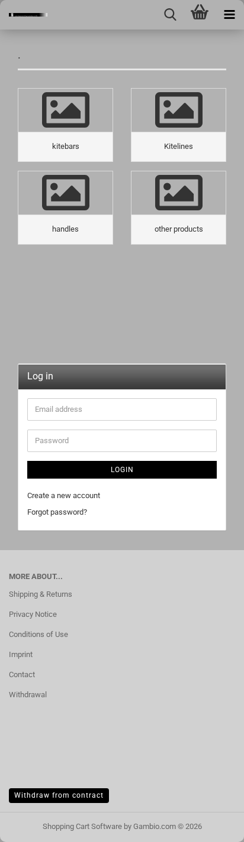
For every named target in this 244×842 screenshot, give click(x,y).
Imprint (21, 654)
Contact (22, 674)
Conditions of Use (38, 634)
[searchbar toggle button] (170, 15)
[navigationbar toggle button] (229, 15)
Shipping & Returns (40, 594)
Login (122, 470)
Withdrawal (28, 694)
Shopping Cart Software (82, 826)
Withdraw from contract (59, 795)
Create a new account (63, 495)
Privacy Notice (33, 614)
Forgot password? (57, 512)
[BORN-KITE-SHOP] (23, 15)
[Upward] (211, 824)
